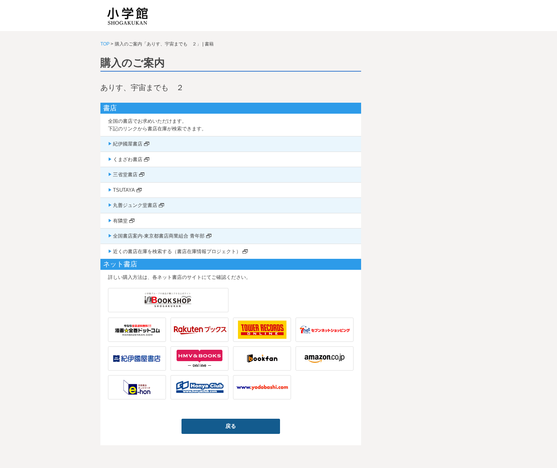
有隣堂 (120, 221)
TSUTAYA (124, 190)
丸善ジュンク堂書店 (135, 205)
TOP (105, 44)
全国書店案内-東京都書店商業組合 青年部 (159, 236)
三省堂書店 (125, 174)
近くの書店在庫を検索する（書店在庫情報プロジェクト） (177, 251)
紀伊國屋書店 (127, 144)
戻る (230, 426)
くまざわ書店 (127, 159)
